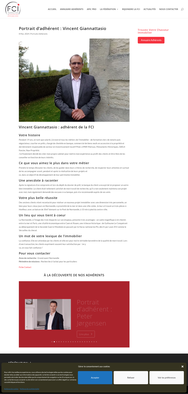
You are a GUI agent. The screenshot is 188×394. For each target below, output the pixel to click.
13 (80, 341)
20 (96, 341)
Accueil (52, 9)
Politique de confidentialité (29, 389)
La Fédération (108, 9)
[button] (182, 366)
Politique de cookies (11, 389)
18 (91, 341)
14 (82, 341)
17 (89, 341)
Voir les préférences (167, 377)
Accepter (95, 377)
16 (87, 341)
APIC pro (91, 9)
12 (77, 341)
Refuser (130, 377)
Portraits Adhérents (38, 34)
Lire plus (84, 330)
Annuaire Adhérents (71, 9)
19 (94, 341)
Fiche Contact (25, 267)
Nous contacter (168, 9)
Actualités (150, 9)
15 (84, 341)
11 (75, 341)
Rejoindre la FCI (131, 9)
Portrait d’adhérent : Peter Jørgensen (94, 309)
